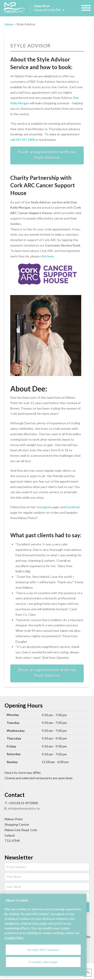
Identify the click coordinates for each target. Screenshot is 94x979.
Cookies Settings (43, 962)
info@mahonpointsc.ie (24, 808)
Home (9, 24)
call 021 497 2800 (22, 140)
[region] (43, 935)
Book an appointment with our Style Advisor (47, 154)
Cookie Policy (14, 938)
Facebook (73, 507)
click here (47, 256)
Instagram (44, 507)
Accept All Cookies (43, 950)
